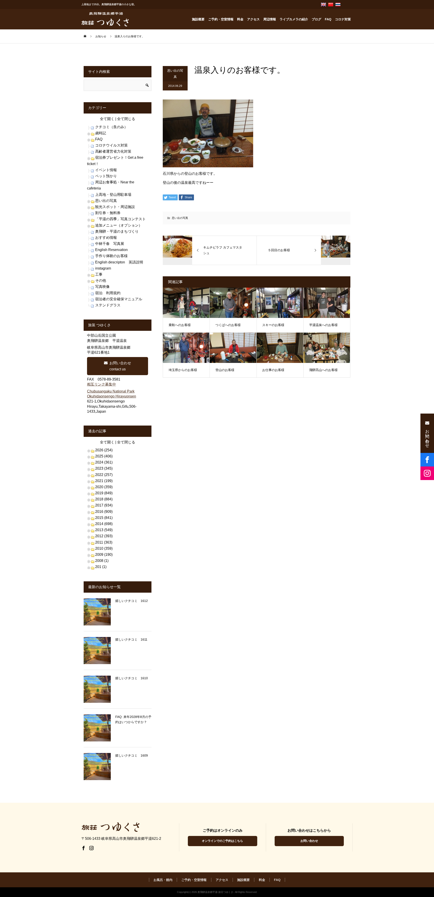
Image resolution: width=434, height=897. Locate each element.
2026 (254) (104, 450)
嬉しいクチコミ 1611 (131, 639)
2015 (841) (104, 518)
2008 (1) (101, 561)
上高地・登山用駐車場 (113, 194)
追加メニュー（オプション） (118, 225)
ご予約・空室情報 (221, 19)
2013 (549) (104, 530)
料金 (240, 19)
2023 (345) (104, 468)
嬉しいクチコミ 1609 (131, 755)
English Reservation (111, 250)
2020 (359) (104, 487)
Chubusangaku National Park (110, 391)
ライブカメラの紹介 (294, 19)
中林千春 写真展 (109, 244)
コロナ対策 (343, 19)
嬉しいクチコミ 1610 (131, 678)
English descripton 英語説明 (119, 262)
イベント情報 (106, 170)
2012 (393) (104, 536)
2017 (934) (104, 505)
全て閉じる (126, 119)
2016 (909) (104, 512)
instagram (103, 268)
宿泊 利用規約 (107, 293)
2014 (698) (104, 524)
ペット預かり (106, 176)
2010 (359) (104, 548)
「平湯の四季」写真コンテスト (120, 219)
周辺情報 (269, 19)
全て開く (107, 119)
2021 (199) (104, 481)
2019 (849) (104, 493)
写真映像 (102, 287)
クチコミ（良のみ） (111, 127)
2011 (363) (103, 542)
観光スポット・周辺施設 (115, 207)
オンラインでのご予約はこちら (222, 841)
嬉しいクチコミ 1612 (131, 601)
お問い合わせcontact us (120, 366)
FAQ (328, 19)
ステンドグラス (107, 305)
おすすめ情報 (106, 237)
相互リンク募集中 (101, 384)
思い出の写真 (175, 73)
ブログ (316, 19)
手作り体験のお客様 (111, 256)
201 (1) (100, 567)
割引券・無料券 (107, 213)
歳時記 (100, 133)
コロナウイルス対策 (111, 145)
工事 (98, 274)
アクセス (253, 19)
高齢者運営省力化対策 (113, 151)
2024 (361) (104, 462)
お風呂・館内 (162, 880)
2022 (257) (104, 475)
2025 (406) (104, 456)
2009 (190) (104, 554)
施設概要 (198, 19)
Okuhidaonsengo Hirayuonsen (111, 396)
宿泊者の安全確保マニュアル (118, 299)
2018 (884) (104, 499)
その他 (100, 280)
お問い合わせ (309, 841)
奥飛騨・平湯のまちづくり (117, 231)
